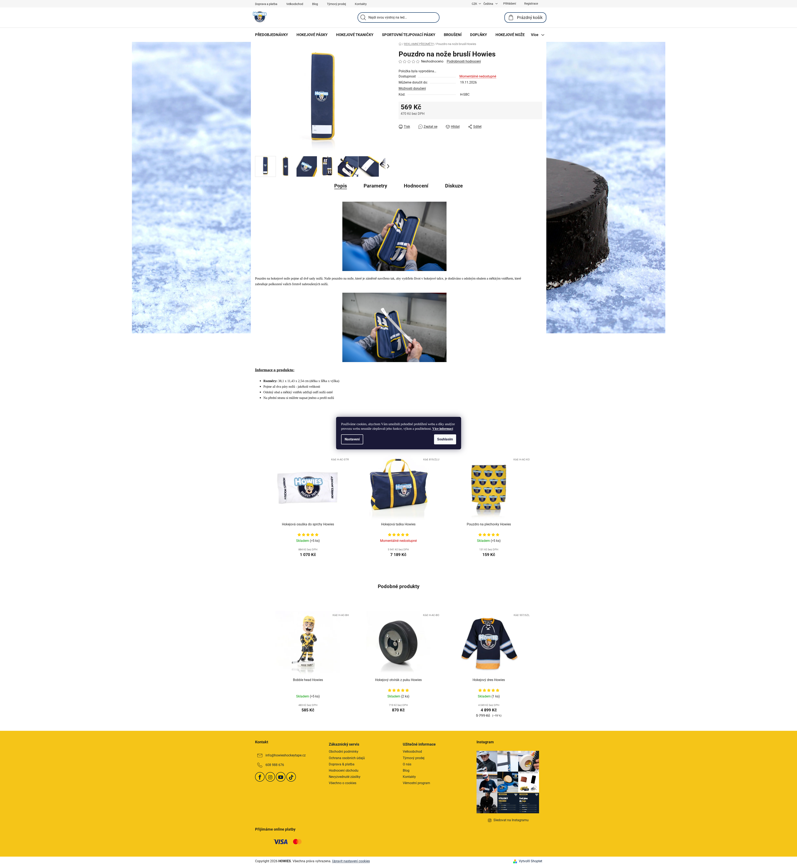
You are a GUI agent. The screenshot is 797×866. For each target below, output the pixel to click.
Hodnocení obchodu (343, 770)
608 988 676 (274, 765)
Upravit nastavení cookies (351, 861)
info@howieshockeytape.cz (285, 755)
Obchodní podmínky (343, 752)
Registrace (531, 3)
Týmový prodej (336, 4)
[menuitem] (271, 35)
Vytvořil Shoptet (530, 861)
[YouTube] (280, 777)
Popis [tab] (340, 186)
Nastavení (352, 439)
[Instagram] (270, 777)
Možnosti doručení (412, 88)
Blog (315, 4)
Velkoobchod (294, 4)
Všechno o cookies (342, 783)
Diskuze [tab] (454, 186)
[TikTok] (291, 777)
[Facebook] (260, 777)
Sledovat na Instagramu (511, 820)
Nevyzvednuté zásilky (344, 777)
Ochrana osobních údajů (347, 758)
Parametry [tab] (375, 186)
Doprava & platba (341, 764)
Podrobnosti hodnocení (464, 61)
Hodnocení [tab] (416, 186)
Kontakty (361, 4)
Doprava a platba (266, 4)
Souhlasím (445, 439)
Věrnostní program (416, 783)
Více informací (442, 428)
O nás (407, 764)
